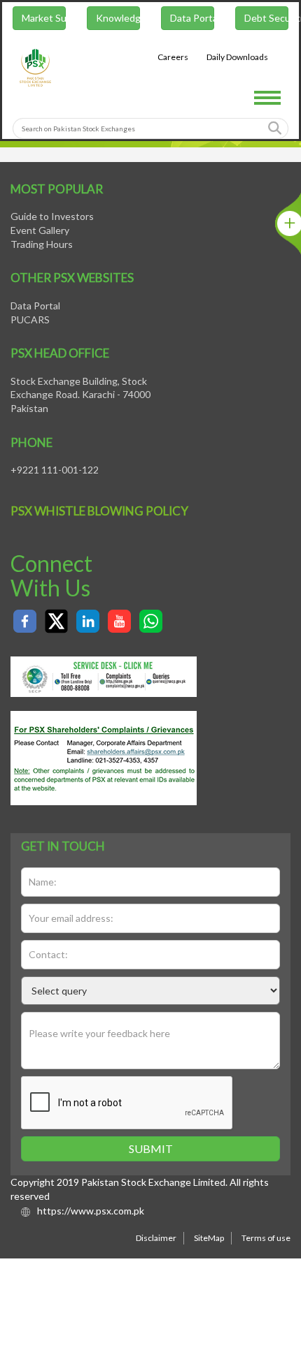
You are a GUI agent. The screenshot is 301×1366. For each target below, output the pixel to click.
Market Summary (42, 20)
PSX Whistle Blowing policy (99, 511)
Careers (174, 59)
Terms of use (265, 1238)
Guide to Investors (52, 216)
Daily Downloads (239, 59)
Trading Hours (41, 244)
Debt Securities (267, 20)
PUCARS (30, 319)
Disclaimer (156, 1238)
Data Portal (192, 20)
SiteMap (209, 1238)
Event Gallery (39, 230)
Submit (151, 1148)
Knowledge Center (117, 20)
